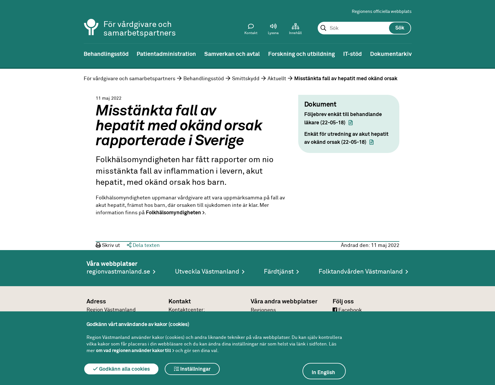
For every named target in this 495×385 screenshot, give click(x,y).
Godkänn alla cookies (124, 369)
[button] (273, 30)
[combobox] (364, 28)
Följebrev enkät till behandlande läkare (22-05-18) (343, 118)
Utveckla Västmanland (207, 272)
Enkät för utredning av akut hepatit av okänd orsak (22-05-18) (346, 138)
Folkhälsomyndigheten (173, 212)
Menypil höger (486, 54)
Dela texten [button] (145, 245)
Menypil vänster (8, 54)
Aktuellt (277, 78)
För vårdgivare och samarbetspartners (129, 78)
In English (323, 372)
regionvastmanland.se (118, 272)
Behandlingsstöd (203, 78)
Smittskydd (246, 78)
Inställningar (195, 369)
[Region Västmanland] (91, 19)
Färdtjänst (279, 272)
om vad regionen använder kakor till (133, 350)
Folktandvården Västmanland (361, 272)
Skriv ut (110, 245)
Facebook (349, 310)
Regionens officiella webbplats (382, 11)
